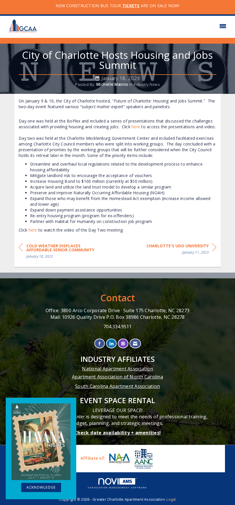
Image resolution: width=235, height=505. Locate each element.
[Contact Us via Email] (135, 344)
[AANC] (143, 458)
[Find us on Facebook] (99, 344)
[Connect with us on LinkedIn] (111, 344)
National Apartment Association (117, 369)
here (136, 126)
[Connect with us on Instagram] (123, 344)
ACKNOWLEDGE (41, 487)
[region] (181, 250)
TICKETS (131, 5)
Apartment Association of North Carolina (117, 377)
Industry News (147, 84)
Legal (171, 499)
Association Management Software (117, 488)
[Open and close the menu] (135, 26)
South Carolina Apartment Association (117, 386)
